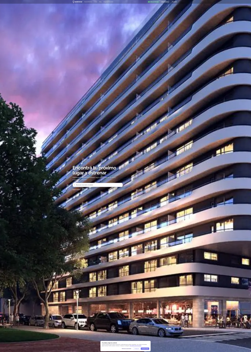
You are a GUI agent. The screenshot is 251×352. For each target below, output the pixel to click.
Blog (100, 1)
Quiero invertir (87, 189)
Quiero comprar (76, 189)
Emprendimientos (88, 1)
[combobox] (97, 185)
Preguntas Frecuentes (108, 1)
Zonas (95, 1)
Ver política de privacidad (135, 345)
